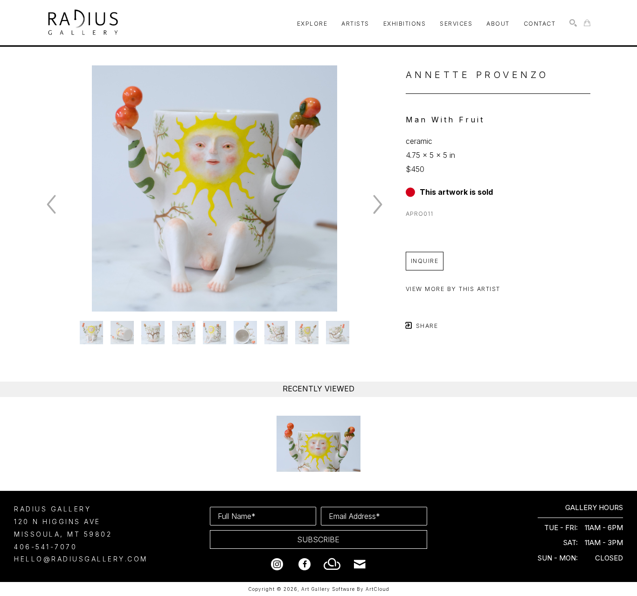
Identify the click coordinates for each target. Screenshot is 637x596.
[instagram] (277, 564)
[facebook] (304, 564)
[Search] (573, 23)
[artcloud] (332, 564)
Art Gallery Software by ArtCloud (345, 589)
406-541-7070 (45, 547)
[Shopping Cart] (587, 23)
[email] (359, 564)
